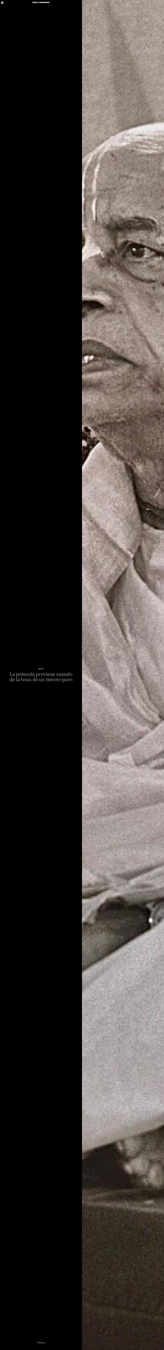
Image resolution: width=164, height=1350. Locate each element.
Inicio (41, 669)
